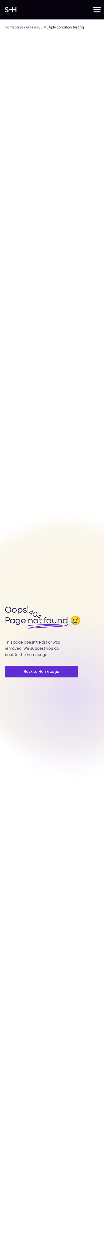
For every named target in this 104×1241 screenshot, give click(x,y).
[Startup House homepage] (49, 10)
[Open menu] (96, 10)
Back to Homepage (41, 671)
